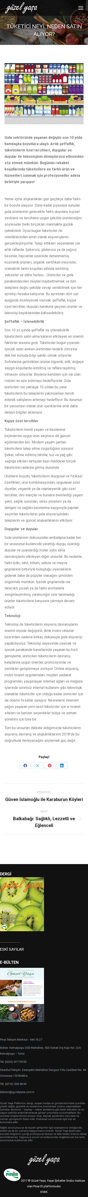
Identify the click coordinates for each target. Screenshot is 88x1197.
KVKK (44, 1192)
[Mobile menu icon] (80, 8)
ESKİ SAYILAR (12, 949)
